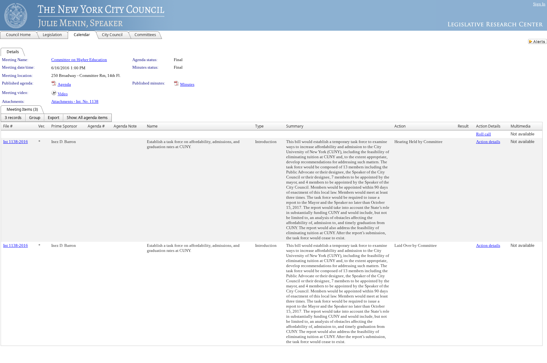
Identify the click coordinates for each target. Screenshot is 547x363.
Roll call (483, 134)
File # (8, 126)
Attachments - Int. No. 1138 (74, 101)
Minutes (187, 84)
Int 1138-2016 (15, 141)
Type (259, 126)
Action (400, 126)
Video (63, 93)
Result (463, 126)
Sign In (539, 4)
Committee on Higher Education (79, 59)
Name (152, 126)
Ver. (41, 126)
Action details (488, 141)
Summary (294, 126)
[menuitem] (13, 118)
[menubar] (56, 118)
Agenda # (96, 126)
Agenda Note (125, 126)
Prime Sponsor (64, 126)
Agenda (64, 84)
